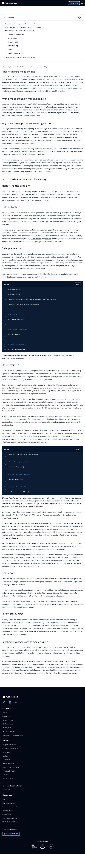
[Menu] (82, 3)
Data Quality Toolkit (9, 771)
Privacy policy (7, 728)
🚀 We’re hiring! (7, 724)
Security (5, 775)
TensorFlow (7, 498)
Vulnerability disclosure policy (12, 735)
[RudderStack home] (9, 3)
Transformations (8, 764)
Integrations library (9, 745)
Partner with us (7, 720)
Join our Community (12, 834)
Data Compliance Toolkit (10, 767)
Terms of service (8, 731)
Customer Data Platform (10, 748)
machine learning (22, 104)
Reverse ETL (6, 760)
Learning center (7, 811)
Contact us (6, 716)
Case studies (6, 814)
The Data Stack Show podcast (12, 822)
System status (7, 779)
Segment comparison (10, 818)
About (4, 713)
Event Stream (7, 752)
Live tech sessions (8, 803)
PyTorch (6, 512)
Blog (3, 799)
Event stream (36, 238)
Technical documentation (11, 807)
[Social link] (3, 702)
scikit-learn (7, 430)
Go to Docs (6, 790)
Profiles (48, 238)
